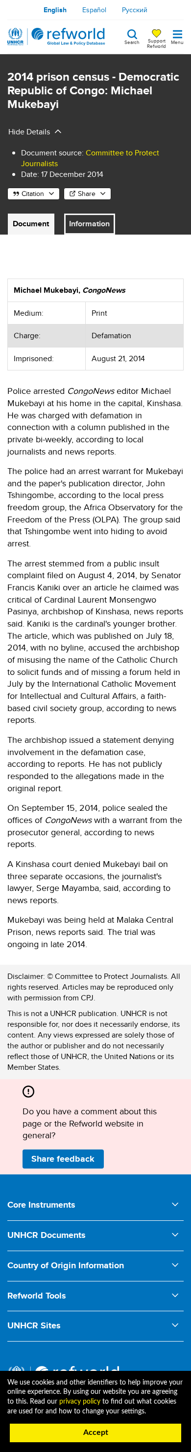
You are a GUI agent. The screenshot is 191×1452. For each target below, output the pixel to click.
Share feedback (63, 1158)
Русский (134, 10)
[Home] (56, 36)
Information (89, 223)
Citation (33, 193)
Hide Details (29, 131)
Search (132, 41)
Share (87, 193)
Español (94, 10)
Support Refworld (156, 43)
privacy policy (79, 1401)
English (55, 10)
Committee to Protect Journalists (90, 158)
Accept (95, 1432)
